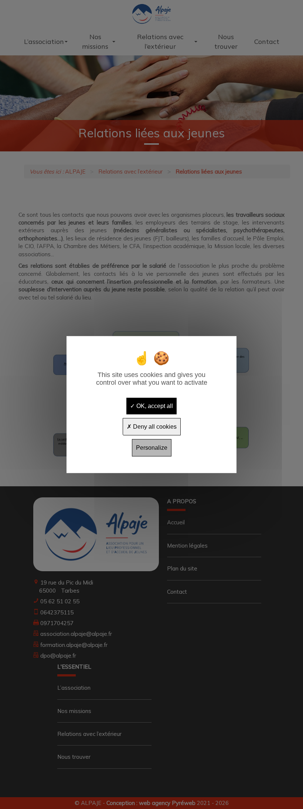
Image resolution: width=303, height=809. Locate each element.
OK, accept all (154, 406)
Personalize (151, 448)
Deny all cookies (154, 427)
